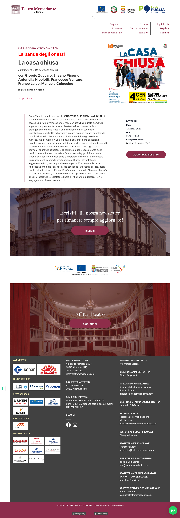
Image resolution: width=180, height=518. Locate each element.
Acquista (164, 28)
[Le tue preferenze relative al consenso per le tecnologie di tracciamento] (2, 388)
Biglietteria (163, 24)
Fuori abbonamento (112, 32)
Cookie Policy (102, 514)
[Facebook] (68, 424)
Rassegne (117, 28)
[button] (173, 510)
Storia (142, 32)
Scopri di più (25, 98)
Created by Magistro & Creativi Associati (108, 505)
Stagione (114, 24)
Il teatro (144, 24)
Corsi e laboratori (139, 28)
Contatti (164, 32)
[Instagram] (75, 424)
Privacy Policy (80, 514)
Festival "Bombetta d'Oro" (138, 143)
